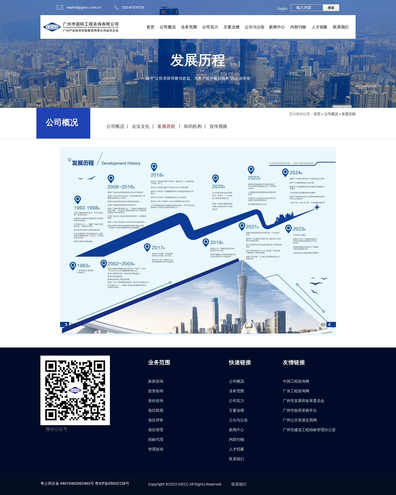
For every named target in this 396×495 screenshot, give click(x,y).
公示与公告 (255, 27)
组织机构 (193, 126)
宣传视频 (218, 126)
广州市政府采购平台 (300, 410)
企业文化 (141, 126)
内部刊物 (298, 27)
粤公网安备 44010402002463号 (67, 483)
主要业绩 (231, 27)
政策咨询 (155, 381)
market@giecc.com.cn (84, 7)
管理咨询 (155, 449)
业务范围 (189, 27)
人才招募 (320, 27)
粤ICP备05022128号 (112, 483)
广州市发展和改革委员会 (303, 400)
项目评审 (155, 420)
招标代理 (155, 439)
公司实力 (210, 27)
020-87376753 (133, 7)
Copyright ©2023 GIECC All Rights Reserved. (185, 484)
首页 (151, 27)
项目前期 (155, 410)
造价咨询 (155, 400)
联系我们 (341, 27)
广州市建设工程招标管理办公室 (309, 430)
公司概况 (168, 27)
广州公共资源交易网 (300, 420)
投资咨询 (155, 391)
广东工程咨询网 (296, 391)
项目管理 (155, 430)
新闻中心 (277, 27)
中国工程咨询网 (296, 381)
